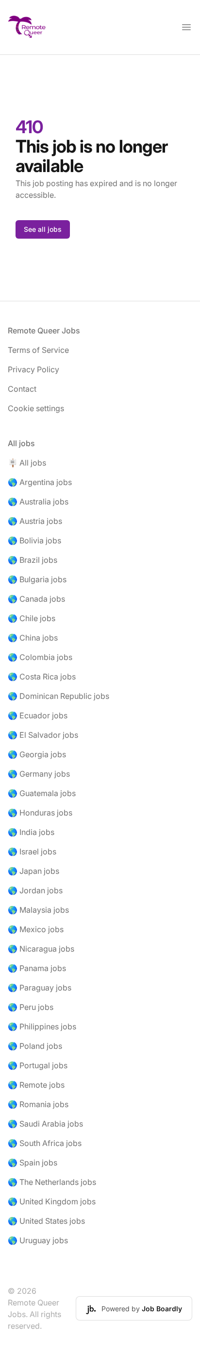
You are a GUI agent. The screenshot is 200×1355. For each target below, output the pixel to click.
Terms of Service (38, 350)
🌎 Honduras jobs (40, 812)
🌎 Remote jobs (36, 1085)
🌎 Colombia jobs (40, 657)
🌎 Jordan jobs (35, 890)
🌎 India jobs (31, 832)
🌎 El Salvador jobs (43, 735)
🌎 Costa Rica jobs (42, 676)
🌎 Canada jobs (36, 599)
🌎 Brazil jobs (32, 560)
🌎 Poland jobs (35, 1046)
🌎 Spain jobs (32, 1162)
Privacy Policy (33, 369)
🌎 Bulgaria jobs (37, 579)
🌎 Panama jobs (37, 968)
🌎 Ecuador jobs (37, 715)
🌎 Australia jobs (38, 501)
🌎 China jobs (33, 638)
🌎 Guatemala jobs (42, 793)
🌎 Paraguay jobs (39, 987)
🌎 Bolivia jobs (34, 540)
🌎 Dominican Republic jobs (58, 696)
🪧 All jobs (27, 463)
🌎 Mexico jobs (36, 929)
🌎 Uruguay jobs (38, 1240)
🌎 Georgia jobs (37, 754)
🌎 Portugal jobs (37, 1065)
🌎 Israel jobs (32, 851)
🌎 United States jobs (46, 1221)
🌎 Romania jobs (38, 1104)
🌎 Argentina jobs (40, 482)
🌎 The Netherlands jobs (52, 1182)
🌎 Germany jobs (39, 774)
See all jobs (43, 229)
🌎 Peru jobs (30, 1007)
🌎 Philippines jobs (42, 1026)
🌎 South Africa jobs (45, 1143)
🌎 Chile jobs (31, 618)
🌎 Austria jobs (35, 521)
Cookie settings (36, 408)
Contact (22, 389)
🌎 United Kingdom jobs (52, 1201)
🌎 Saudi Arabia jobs (45, 1124)
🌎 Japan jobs (33, 871)
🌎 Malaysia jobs (38, 910)
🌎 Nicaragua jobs (41, 949)
